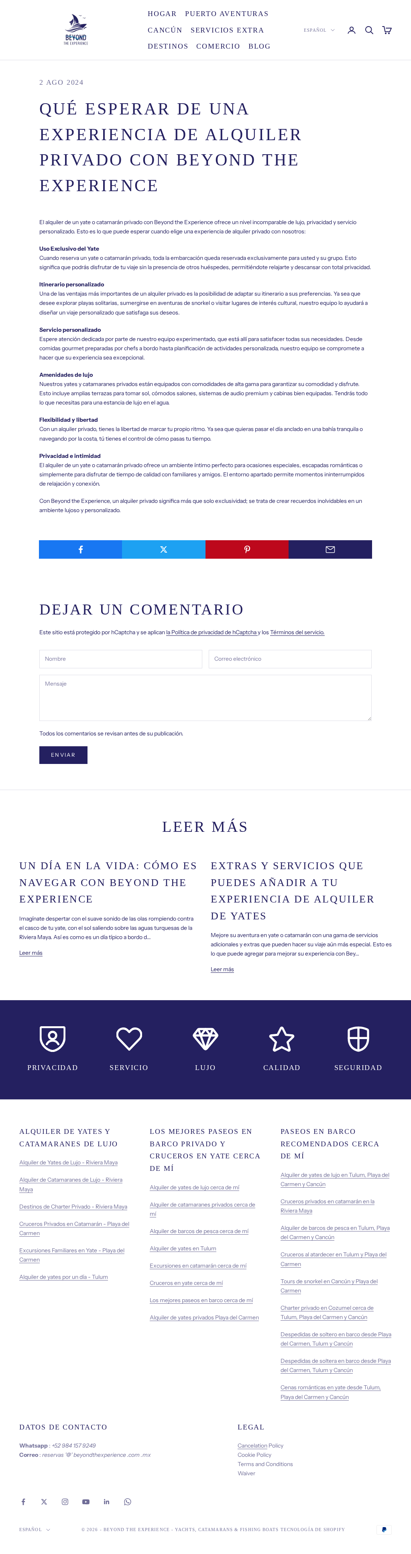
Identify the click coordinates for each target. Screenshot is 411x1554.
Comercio (218, 46)
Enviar (63, 754)
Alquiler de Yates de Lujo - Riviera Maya (68, 1162)
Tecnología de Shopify (313, 1529)
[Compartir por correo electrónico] (330, 549)
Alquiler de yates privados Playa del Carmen (204, 1317)
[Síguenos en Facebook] (23, 1502)
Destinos (168, 46)
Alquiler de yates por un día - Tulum (63, 1276)
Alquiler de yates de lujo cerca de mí (194, 1187)
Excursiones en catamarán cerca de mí (198, 1265)
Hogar (162, 14)
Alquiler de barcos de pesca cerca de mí (199, 1231)
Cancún (165, 30)
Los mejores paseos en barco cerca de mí (201, 1300)
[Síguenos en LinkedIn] (107, 1502)
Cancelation (252, 1445)
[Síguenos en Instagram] (65, 1502)
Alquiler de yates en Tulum (183, 1248)
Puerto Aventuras (227, 14)
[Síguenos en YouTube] (86, 1502)
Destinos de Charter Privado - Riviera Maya (73, 1206)
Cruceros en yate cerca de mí (186, 1282)
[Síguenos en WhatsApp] (128, 1502)
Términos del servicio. (297, 632)
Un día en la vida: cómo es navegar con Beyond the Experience (108, 882)
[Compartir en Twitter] (163, 549)
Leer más (31, 952)
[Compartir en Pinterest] (247, 549)
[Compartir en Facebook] (80, 549)
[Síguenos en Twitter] (44, 1502)
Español (315, 30)
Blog (259, 46)
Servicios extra (228, 30)
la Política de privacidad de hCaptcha (212, 632)
